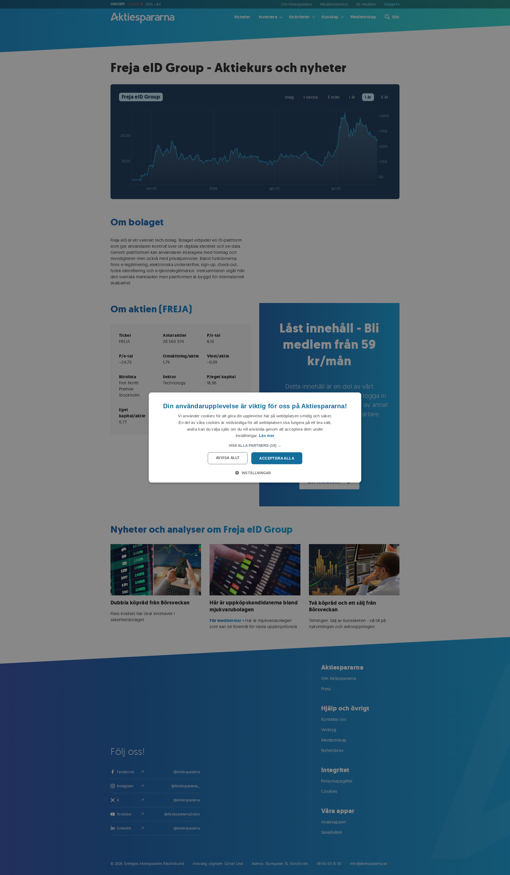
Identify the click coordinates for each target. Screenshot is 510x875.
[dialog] (255, 438)
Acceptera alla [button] (276, 458)
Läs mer (266, 435)
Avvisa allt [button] (227, 458)
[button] (255, 445)
